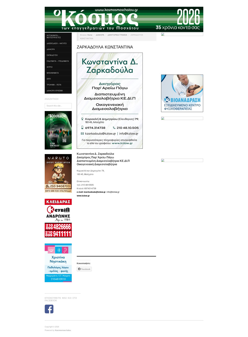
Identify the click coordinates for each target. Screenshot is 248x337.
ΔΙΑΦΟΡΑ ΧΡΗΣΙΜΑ (55, 90)
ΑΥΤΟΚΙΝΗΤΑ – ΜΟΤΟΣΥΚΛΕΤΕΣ (54, 36)
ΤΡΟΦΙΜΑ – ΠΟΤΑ (54, 85)
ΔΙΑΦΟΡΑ (51, 49)
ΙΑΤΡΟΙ (49, 67)
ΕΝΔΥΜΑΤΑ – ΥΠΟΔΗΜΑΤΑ (58, 61)
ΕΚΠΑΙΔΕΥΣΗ (52, 55)
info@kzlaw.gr (113, 191)
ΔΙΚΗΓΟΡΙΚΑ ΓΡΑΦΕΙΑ (117, 34)
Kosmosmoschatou (63, 330)
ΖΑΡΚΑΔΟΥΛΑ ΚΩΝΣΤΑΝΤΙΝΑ (105, 47)
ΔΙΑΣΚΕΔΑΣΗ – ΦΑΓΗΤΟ (57, 43)
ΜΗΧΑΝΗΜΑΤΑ (53, 73)
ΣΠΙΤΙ (49, 79)
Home (89, 34)
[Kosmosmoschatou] (124, 19)
